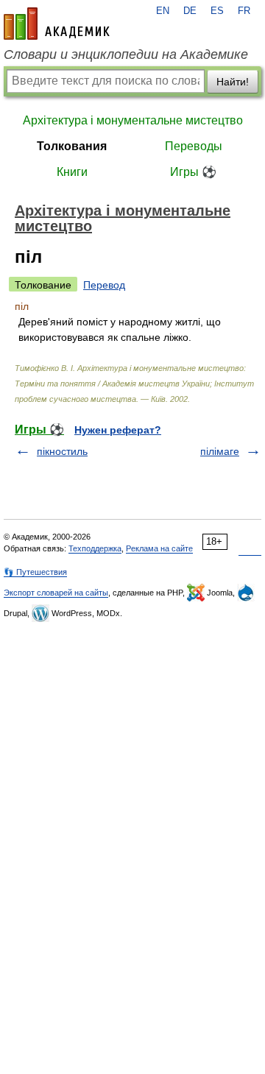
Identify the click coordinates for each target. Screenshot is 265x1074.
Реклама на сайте (159, 548)
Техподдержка (94, 548)
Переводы (193, 146)
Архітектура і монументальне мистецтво (133, 120)
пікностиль (62, 451)
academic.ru (57, 23)
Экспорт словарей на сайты (56, 592)
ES (217, 11)
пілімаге (219, 451)
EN (162, 11)
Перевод (104, 285)
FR (244, 11)
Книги (72, 172)
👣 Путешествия (35, 572)
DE (190, 11)
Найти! (232, 82)
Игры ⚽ (193, 172)
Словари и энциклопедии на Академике (126, 54)
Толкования (72, 146)
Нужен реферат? (117, 430)
